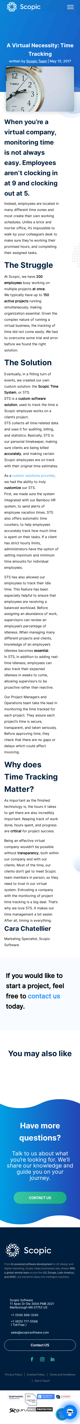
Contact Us (40, 1198)
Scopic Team (36, 61)
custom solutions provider (33, 475)
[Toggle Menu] (70, 7)
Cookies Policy (36, 1374)
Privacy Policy (13, 1374)
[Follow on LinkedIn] (52, 1359)
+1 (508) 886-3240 (24, 1315)
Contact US (40, 1345)
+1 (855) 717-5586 (24, 1321)
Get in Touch (42, 1380)
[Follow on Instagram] (42, 1359)
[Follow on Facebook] (32, 1359)
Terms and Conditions (62, 1374)
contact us (44, 996)
